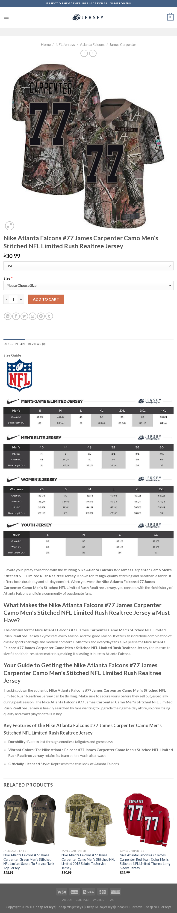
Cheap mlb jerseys (69, 907)
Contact (83, 899)
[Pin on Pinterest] (41, 316)
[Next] (173, 838)
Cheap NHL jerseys (157, 907)
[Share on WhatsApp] (8, 316)
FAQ (112, 899)
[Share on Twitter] (24, 316)
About (67, 899)
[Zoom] (9, 225)
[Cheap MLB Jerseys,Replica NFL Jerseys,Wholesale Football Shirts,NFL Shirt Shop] (88, 17)
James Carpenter (122, 44)
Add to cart (46, 299)
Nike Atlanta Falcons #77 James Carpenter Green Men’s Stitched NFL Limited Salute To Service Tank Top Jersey (28, 861)
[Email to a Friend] (32, 316)
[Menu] (6, 17)
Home (46, 44)
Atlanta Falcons (92, 44)
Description (14, 344)
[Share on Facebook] (16, 316)
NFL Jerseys (65, 44)
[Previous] (3, 838)
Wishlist (99, 899)
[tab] (14, 343)
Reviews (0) (37, 344)
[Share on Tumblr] (49, 316)
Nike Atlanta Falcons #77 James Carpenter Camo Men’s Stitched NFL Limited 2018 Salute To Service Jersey (88, 861)
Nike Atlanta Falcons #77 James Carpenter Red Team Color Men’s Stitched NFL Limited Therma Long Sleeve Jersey (145, 861)
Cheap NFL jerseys (128, 907)
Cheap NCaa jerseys (99, 907)
